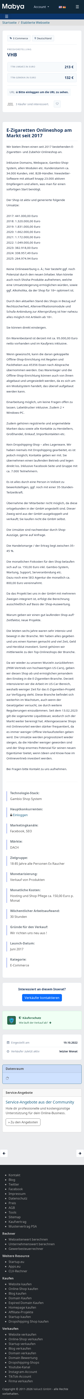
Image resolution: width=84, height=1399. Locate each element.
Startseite (9, 22)
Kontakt (14, 1175)
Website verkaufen (22, 1334)
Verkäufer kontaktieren (42, 998)
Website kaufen (20, 1284)
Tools (12, 1212)
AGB (12, 1208)
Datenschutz (18, 1198)
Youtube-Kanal (19, 1367)
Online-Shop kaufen (23, 1289)
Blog (12, 1180)
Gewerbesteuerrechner (26, 1249)
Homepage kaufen (22, 1307)
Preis (12, 1203)
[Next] (80, 1153)
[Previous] (4, 1153)
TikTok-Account (20, 1376)
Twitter (14, 1184)
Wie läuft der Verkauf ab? (33, 1022)
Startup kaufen (20, 1317)
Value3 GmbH (42, 1389)
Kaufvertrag (17, 1222)
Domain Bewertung (23, 1358)
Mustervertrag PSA (23, 1226)
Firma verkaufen (21, 1381)
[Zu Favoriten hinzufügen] (57, 104)
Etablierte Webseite (35, 22)
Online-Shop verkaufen (26, 1339)
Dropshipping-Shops (24, 1362)
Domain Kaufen (20, 1298)
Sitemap (15, 1217)
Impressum (17, 1194)
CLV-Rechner (18, 1271)
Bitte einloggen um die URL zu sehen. (44, 92)
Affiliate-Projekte (21, 1312)
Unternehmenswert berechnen (32, 1244)
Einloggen (20, 815)
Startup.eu (16, 1262)
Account (40, 7)
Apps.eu (15, 1266)
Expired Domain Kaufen (26, 1303)
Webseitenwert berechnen (28, 1239)
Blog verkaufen (20, 1348)
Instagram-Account (23, 1372)
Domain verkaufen (22, 1353)
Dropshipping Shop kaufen (29, 1321)
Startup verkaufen (22, 1344)
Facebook (16, 1189)
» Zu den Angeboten (23, 1122)
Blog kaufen (17, 1293)
